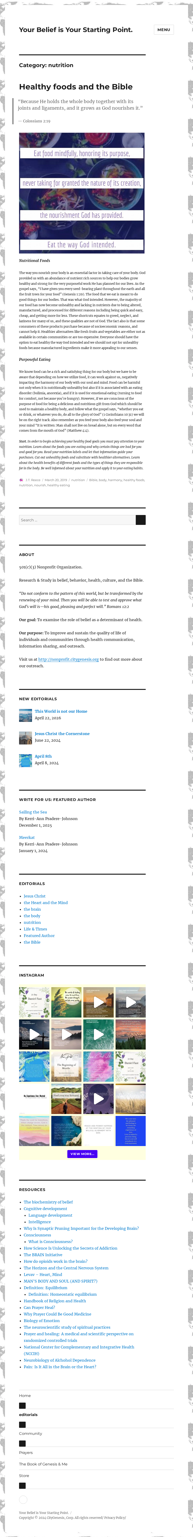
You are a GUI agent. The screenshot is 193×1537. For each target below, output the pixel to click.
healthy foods (134, 480)
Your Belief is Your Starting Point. (76, 30)
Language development (50, 1215)
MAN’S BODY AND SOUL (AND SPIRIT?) (60, 1281)
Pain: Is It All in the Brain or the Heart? (60, 1366)
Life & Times (35, 929)
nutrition (78, 480)
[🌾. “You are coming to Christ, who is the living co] (131, 1002)
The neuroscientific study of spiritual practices (67, 1327)
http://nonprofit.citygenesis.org (68, 659)
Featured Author (39, 935)
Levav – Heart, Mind (43, 1274)
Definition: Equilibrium (45, 1287)
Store (24, 1475)
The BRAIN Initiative (43, 1254)
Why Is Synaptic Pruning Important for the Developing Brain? (81, 1228)
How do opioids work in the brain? (56, 1261)
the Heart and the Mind (46, 902)
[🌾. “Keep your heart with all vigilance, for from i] (98, 1034)
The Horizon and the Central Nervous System (66, 1268)
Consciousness (37, 1235)
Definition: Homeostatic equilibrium (62, 1294)
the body (32, 915)
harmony (115, 480)
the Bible (32, 942)
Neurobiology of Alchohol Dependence (60, 1360)
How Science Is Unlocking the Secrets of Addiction (70, 1248)
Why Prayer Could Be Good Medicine (57, 1314)
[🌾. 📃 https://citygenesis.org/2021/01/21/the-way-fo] (66, 1099)
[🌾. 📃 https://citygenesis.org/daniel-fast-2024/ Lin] (131, 1066)
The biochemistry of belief (48, 1202)
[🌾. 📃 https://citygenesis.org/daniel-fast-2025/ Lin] (34, 1002)
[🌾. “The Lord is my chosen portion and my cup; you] (66, 1131)
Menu (163, 30)
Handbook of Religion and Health (55, 1301)
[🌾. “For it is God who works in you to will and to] (98, 1131)
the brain (32, 909)
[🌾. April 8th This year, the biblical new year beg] (34, 1066)
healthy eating (58, 485)
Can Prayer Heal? (39, 1307)
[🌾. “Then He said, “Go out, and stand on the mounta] (131, 1034)
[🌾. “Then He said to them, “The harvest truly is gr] (98, 1002)
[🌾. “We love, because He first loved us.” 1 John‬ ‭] (131, 1131)
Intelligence (39, 1221)
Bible (93, 480)
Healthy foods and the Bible (76, 86)
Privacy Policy (114, 1518)
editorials (28, 1414)
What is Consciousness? (50, 1241)
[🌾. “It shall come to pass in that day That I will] (66, 1034)
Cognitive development (45, 1208)
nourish (40, 485)
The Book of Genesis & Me (43, 1464)
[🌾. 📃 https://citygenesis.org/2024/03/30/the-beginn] (66, 1066)
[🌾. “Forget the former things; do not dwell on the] (34, 1131)
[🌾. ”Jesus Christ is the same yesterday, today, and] (98, 1066)
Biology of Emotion (42, 1320)
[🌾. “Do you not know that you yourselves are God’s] (34, 1034)
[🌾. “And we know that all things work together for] (34, 1099)
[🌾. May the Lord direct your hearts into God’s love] (98, 1099)
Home (25, 1395)
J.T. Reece (33, 480)
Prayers (26, 1452)
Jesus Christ (35, 896)
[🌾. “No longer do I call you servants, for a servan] (66, 1002)
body (103, 480)
